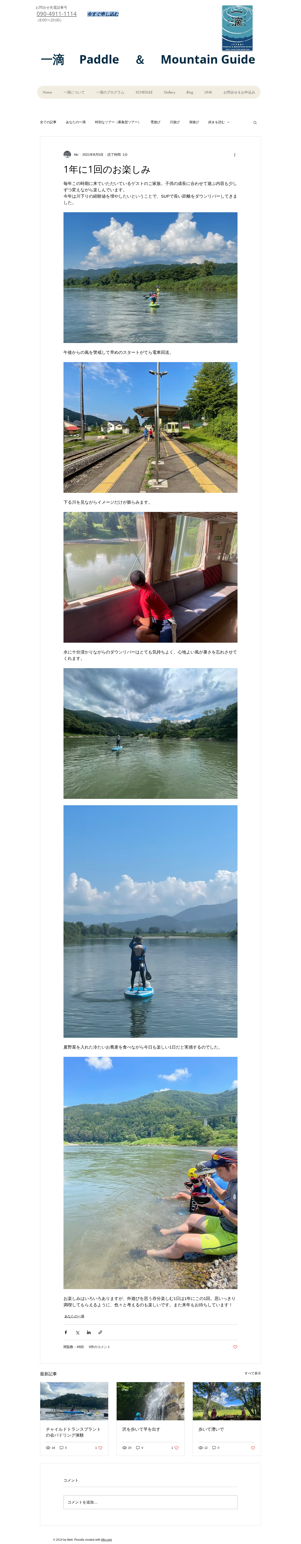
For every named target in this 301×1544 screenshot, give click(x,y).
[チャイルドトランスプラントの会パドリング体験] (74, 1401)
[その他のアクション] (235, 154)
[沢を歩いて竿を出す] (151, 1401)
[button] (255, 122)
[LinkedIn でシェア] (89, 1332)
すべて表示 (253, 1373)
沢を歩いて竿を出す (141, 1429)
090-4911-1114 (57, 13)
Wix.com (106, 1539)
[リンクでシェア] (100, 1332)
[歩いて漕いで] (227, 1401)
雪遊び (155, 122)
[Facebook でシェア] (65, 1332)
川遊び (175, 122)
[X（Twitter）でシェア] (77, 1332)
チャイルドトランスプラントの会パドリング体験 (73, 1432)
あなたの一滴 (76, 122)
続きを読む (216, 122)
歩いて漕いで (211, 1429)
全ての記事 (48, 122)
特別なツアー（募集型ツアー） (118, 122)
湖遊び (194, 122)
